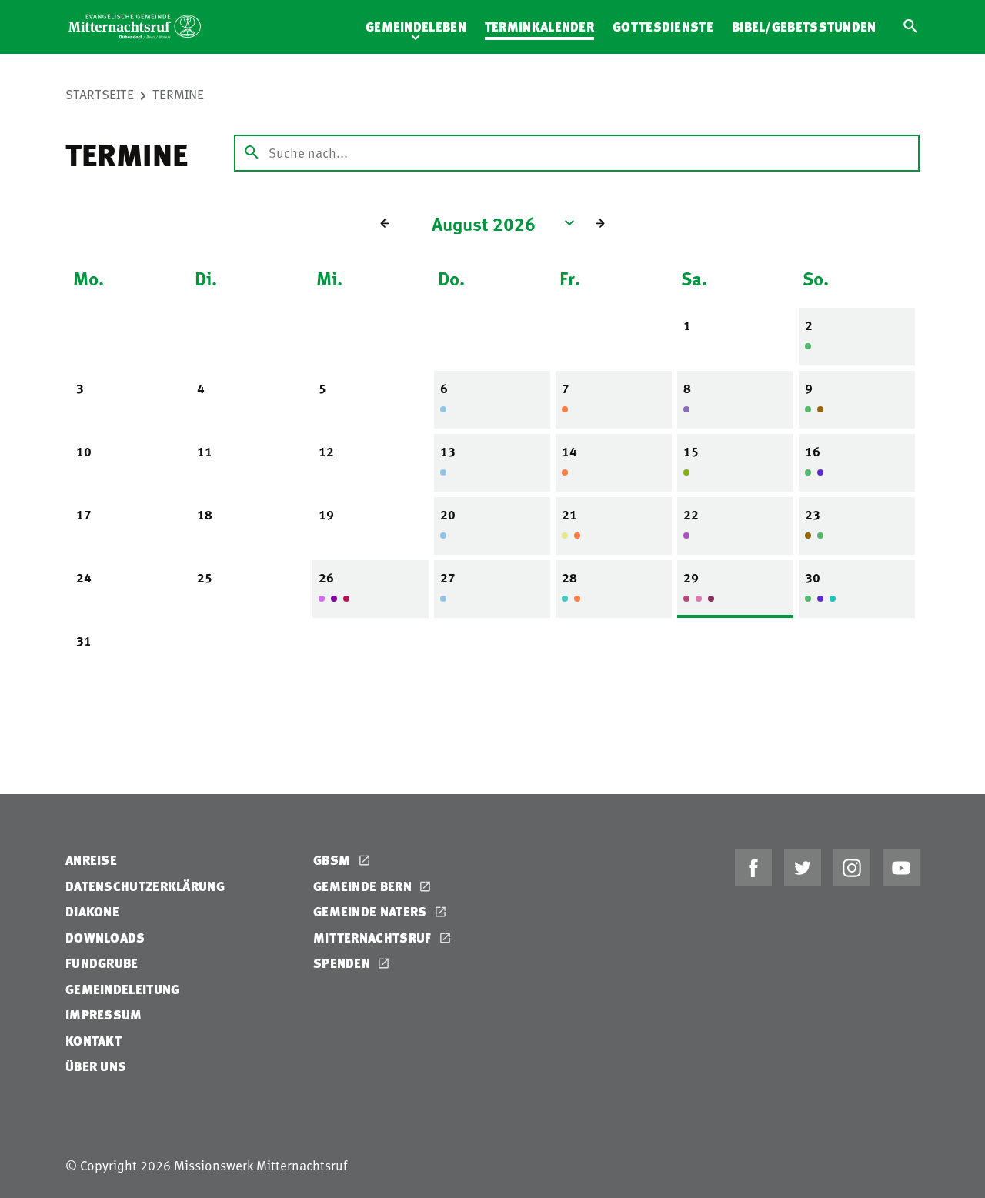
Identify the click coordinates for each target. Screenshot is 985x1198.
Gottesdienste (663, 26)
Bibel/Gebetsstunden (804, 26)
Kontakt (93, 1040)
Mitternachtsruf (374, 937)
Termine (178, 94)
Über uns (95, 1066)
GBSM (333, 859)
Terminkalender (539, 26)
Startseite (99, 94)
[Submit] (251, 153)
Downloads (105, 937)
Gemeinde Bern (364, 886)
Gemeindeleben (416, 26)
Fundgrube (102, 963)
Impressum (103, 1014)
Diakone (92, 911)
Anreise (91, 859)
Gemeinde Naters (371, 911)
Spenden (343, 963)
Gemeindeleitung (122, 989)
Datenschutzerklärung (145, 886)
